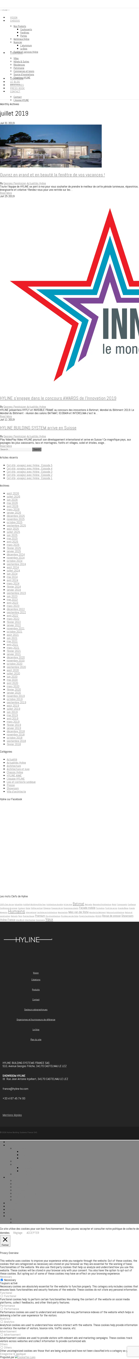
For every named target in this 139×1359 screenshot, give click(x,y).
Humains (16, 911)
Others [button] (4, 1344)
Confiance (132, 904)
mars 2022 (13, 619)
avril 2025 (12, 541)
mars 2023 (13, 606)
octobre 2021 (14, 631)
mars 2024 (13, 583)
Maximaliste (63, 912)
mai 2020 (12, 680)
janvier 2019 (14, 728)
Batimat (78, 903)
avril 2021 (12, 644)
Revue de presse (111, 916)
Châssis (11, 1145)
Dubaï (28, 908)
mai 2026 (12, 503)
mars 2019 (13, 722)
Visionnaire (40, 920)
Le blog (36, 1029)
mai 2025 (12, 538)
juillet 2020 (13, 673)
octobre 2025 (14, 522)
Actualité (12, 759)
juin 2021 (12, 638)
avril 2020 (12, 683)
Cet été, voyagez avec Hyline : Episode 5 (29, 465)
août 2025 (13, 529)
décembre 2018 (16, 731)
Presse (11, 785)
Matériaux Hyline (23, 1161)
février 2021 (14, 651)
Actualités (19, 904)
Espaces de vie (57, 908)
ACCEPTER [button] (33, 1232)
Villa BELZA (20, 920)
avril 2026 (12, 506)
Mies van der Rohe (78, 912)
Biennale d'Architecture (102, 904)
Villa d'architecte (16, 791)
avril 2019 (12, 718)
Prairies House (28, 916)
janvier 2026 (14, 512)
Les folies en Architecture (47, 912)
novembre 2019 (16, 696)
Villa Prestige (30, 920)
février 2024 (14, 586)
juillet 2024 (13, 570)
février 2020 (14, 689)
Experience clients (71, 908)
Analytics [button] (5, 1318)
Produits (36, 989)
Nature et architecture (115, 912)
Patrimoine (20, 1190)
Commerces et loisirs (26, 1193)
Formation (100, 908)
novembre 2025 (16, 519)
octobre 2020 (14, 664)
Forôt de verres (111, 908)
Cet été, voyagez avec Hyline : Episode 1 (29, 478)
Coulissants (27, 1152)
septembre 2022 (16, 612)
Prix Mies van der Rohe (69, 916)
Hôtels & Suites (23, 1184)
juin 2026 (12, 500)
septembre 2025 (16, 525)
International (31, 912)
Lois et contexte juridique (21, 782)
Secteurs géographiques (35, 1009)
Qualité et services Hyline (28, 1174)
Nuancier (18, 1164)
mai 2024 (12, 577)
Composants (122, 904)
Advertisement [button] (8, 1331)
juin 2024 (12, 574)
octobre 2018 (14, 738)
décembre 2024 (16, 554)
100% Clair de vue (7, 904)
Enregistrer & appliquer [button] (13, 1354)
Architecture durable (54, 904)
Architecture (14, 766)
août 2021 (13, 635)
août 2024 (13, 567)
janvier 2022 (14, 625)
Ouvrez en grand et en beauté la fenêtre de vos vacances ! (52, 175)
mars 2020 (13, 686)
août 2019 (13, 705)
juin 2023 (12, 596)
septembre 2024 (16, 564)
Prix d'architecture (53, 916)
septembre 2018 (16, 741)
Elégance (47, 908)
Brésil (114, 904)
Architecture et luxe (18, 769)
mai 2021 (12, 641)
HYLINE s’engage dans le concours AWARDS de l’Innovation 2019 (58, 398)
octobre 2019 (15, 699)
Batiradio (88, 904)
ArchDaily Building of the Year (34, 904)
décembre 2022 (16, 609)
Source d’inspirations (25, 1197)
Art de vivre (68, 904)
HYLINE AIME (14, 775)
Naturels (14, 916)
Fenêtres (25, 1155)
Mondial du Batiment (97, 912)
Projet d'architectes (87, 916)
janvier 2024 (14, 590)
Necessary (10, 1280)
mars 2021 (13, 648)
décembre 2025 (16, 516)
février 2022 (14, 622)
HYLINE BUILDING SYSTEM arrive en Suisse (38, 428)
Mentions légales (12, 1115)
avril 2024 (12, 580)
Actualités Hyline (36, 183)
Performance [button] (7, 1306)
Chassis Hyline (15, 772)
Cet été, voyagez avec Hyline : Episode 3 (29, 472)
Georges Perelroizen (15, 183)
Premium (40, 916)
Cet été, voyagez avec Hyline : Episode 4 (29, 468)
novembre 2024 (16, 558)
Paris (20, 916)
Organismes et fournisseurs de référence (36, 1019)
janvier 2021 (14, 654)
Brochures (12, 1209)
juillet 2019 (13, 709)
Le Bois (24, 1171)
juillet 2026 (13, 496)
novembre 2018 (16, 734)
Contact (35, 999)
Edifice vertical (37, 908)
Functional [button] (6, 1293)
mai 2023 (12, 599)
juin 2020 (12, 676)
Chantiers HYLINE (24, 1200)
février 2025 (14, 548)
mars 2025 (13, 545)
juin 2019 (12, 712)
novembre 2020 (16, 660)
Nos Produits (21, 1148)
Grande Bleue (123, 908)
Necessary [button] (6, 1277)
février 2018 (14, 744)
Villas (16, 1180)
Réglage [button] (17, 1233)
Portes (24, 1158)
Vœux (49, 919)
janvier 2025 (14, 551)
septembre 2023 (16, 593)
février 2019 (14, 725)
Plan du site (36, 1039)
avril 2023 (12, 603)
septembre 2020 (16, 667)
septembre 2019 (16, 702)
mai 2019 (12, 715)
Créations (35, 979)
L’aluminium (27, 1168)
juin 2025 (12, 535)
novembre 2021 (16, 628)
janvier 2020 (14, 693)
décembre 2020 (16, 657)
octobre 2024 (14, 561)
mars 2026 (13, 509)
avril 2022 (12, 615)
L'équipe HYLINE (16, 779)
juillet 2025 (13, 532)
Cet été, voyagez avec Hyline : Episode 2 (29, 475)
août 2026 (13, 493)
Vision (36, 972)
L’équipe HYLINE (23, 1222)
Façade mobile (87, 908)
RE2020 (98, 916)
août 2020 (13, 670)
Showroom (13, 788)
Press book (13, 1213)
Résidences (20, 1187)
